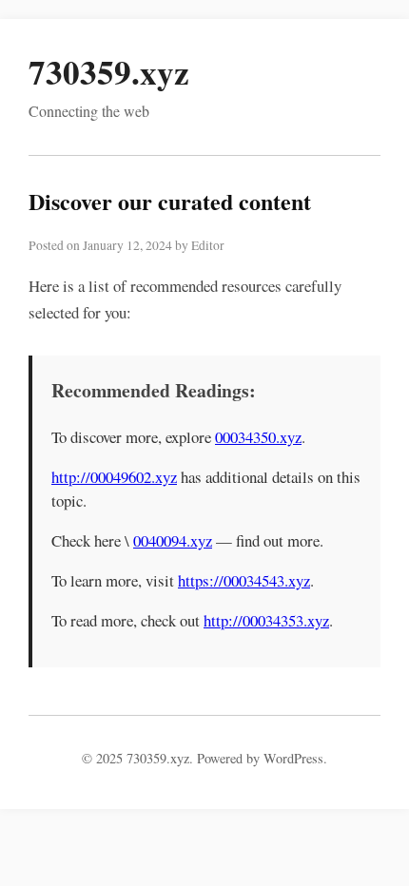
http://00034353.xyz (266, 620)
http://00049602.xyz (114, 477)
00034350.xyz (258, 437)
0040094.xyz (172, 540)
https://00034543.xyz (244, 580)
